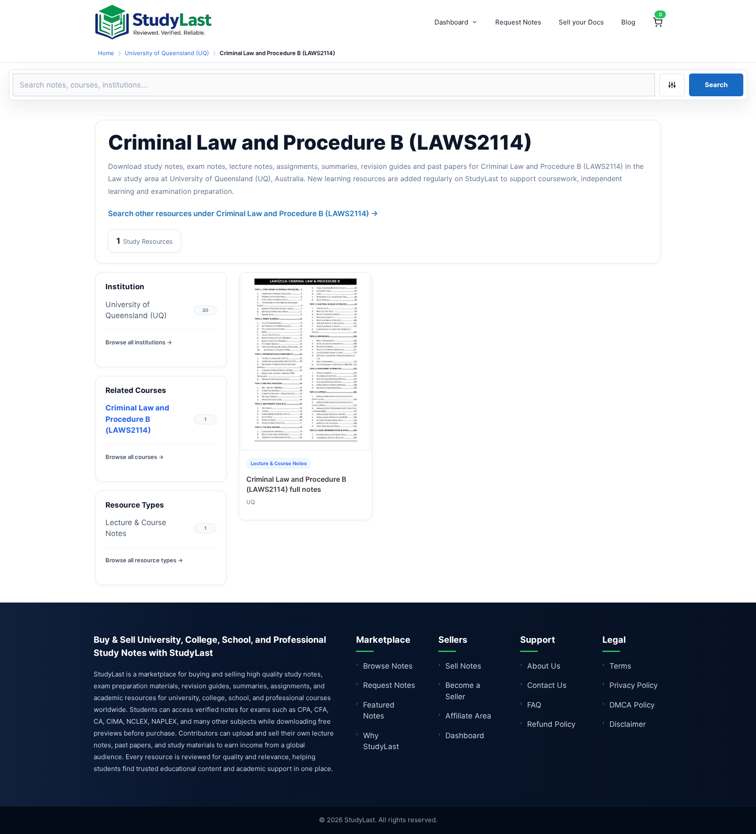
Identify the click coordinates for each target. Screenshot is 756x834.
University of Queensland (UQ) (167, 52)
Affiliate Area (468, 715)
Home (106, 52)
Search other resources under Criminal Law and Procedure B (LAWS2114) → (243, 213)
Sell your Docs (581, 22)
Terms (620, 666)
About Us (543, 666)
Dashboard (451, 22)
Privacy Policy (633, 685)
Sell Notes (463, 666)
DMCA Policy (631, 705)
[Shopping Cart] (657, 22)
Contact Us (547, 685)
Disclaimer (627, 724)
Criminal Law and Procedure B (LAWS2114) (137, 419)
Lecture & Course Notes (135, 528)
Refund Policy (551, 724)
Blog (628, 22)
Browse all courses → (134, 456)
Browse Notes (388, 666)
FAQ (534, 705)
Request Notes (518, 22)
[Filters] (672, 85)
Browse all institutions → (138, 342)
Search (716, 85)
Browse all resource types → (144, 560)
